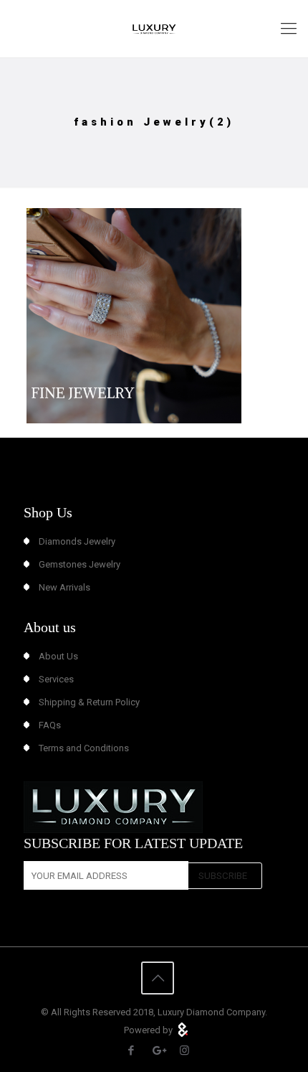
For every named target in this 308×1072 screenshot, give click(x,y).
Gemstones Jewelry (79, 564)
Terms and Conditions (84, 748)
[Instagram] (184, 1050)
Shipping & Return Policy (89, 702)
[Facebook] (131, 1050)
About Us (58, 656)
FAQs (50, 725)
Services (56, 679)
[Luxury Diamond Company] (154, 28)
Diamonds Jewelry (77, 541)
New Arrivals (64, 587)
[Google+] (157, 1050)
